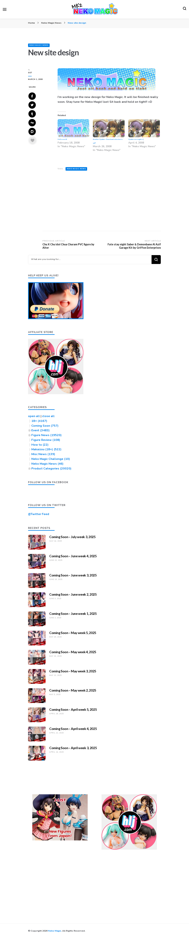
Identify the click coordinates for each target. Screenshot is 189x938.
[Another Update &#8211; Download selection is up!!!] (108, 128)
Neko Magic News (38, 45)
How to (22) (40, 445)
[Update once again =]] (144, 128)
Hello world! (62, 139)
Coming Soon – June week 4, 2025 (73, 556)
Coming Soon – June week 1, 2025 (73, 613)
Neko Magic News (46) (47, 464)
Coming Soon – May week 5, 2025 (72, 633)
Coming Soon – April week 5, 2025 (73, 709)
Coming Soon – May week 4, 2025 (72, 652)
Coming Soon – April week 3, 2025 (73, 748)
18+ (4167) (39, 421)
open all (34, 416)
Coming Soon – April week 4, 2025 (73, 729)
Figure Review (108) (45, 440)
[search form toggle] (184, 9)
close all (48, 416)
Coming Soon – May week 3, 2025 (72, 671)
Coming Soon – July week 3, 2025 (72, 537)
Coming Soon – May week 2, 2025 (72, 690)
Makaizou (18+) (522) (46, 449)
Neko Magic (54, 930)
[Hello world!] (73, 128)
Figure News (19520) (46, 435)
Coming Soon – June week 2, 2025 (73, 594)
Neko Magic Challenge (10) (50, 459)
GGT (30, 73)
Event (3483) (40, 430)
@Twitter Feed (38, 514)
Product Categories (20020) (51, 469)
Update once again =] (136, 139)
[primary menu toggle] (4, 9)
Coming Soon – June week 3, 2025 (73, 575)
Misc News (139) (43, 454)
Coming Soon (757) (45, 426)
